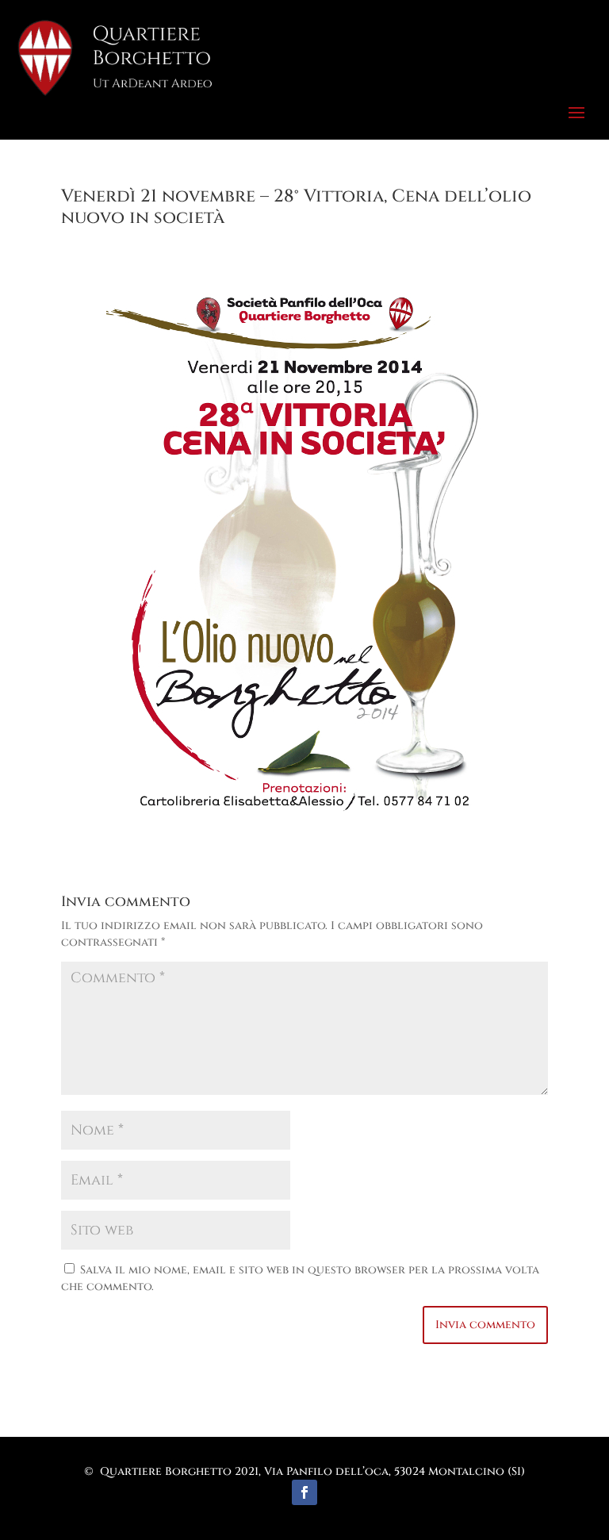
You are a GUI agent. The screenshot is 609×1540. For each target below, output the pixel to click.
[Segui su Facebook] (304, 1492)
